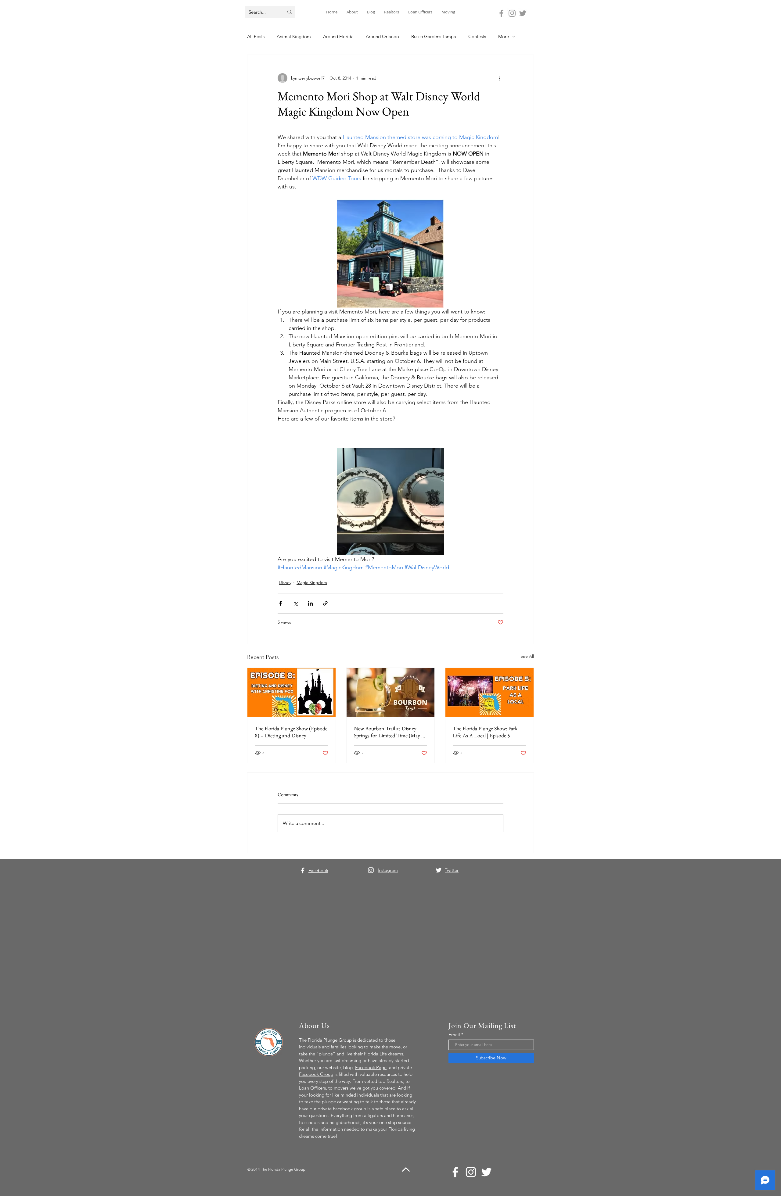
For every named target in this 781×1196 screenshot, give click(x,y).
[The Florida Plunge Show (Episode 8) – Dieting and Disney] (291, 692)
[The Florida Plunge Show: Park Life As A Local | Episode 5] (489, 692)
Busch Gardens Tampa (433, 36)
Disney (285, 582)
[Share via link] (325, 603)
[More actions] (499, 78)
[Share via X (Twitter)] (295, 603)
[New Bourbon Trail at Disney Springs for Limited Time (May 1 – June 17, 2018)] (391, 692)
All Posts (256, 36)
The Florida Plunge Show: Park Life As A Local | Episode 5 (485, 732)
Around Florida (338, 36)
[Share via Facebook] (280, 603)
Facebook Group (316, 1074)
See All (527, 656)
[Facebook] (501, 13)
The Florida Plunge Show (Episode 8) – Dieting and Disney (291, 732)
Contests (477, 36)
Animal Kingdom (294, 36)
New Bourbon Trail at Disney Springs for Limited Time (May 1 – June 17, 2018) (389, 732)
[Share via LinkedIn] (310, 603)
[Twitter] (522, 13)
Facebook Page (371, 1067)
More (503, 36)
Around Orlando (382, 36)
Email (454, 1034)
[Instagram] (512, 13)
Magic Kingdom (312, 582)
